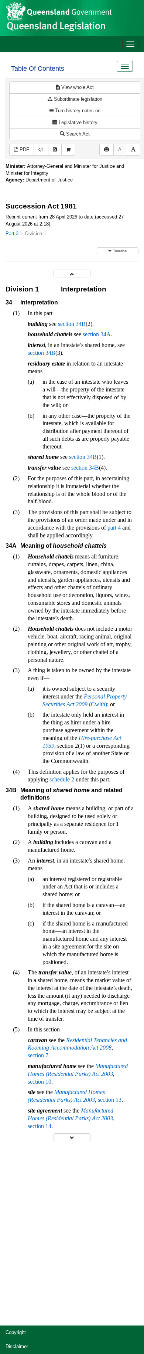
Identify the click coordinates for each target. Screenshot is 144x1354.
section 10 (39, 1081)
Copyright (16, 1332)
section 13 (109, 1100)
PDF (23, 149)
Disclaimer (17, 1346)
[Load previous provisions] (72, 273)
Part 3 (12, 233)
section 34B (72, 324)
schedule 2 (61, 779)
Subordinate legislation (77, 99)
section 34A (97, 334)
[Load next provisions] (72, 1137)
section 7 (38, 1055)
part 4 (114, 527)
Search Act (77, 134)
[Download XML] (41, 150)
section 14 (39, 1126)
